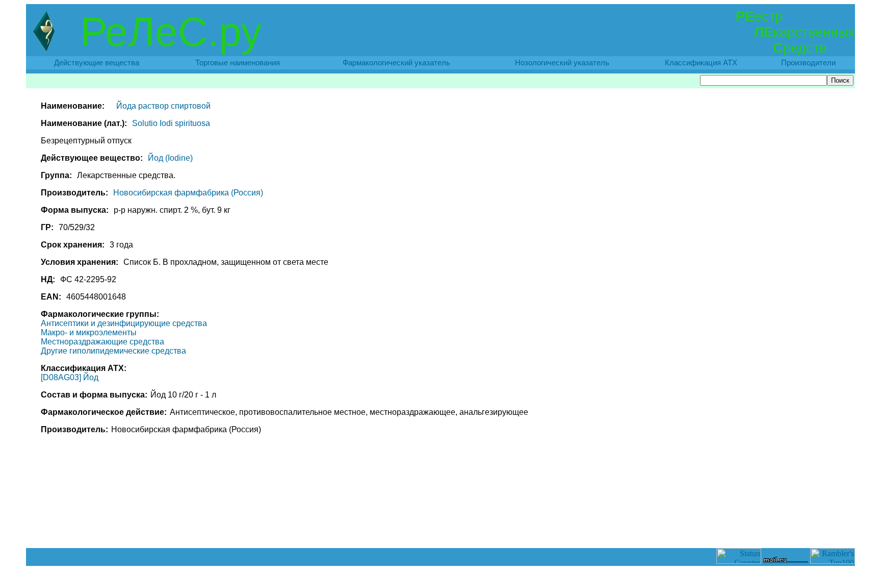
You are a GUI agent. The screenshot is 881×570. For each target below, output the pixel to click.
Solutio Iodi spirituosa (171, 123)
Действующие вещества (96, 63)
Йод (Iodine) (170, 158)
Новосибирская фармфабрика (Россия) (188, 192)
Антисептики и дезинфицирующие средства (124, 323)
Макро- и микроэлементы (89, 332)
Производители (808, 63)
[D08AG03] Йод (69, 377)
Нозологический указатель (562, 63)
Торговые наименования (237, 63)
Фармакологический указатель (396, 63)
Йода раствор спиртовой (163, 106)
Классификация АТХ (701, 63)
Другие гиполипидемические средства (113, 350)
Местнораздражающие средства (102, 341)
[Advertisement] (440, 525)
